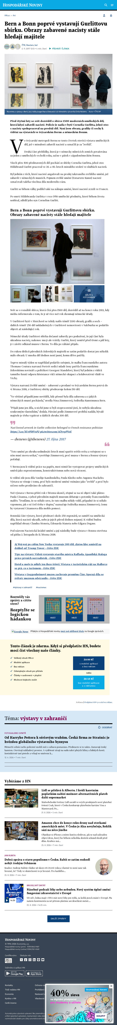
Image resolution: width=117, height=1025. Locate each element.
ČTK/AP (98, 112)
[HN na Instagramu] (30, 959)
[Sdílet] (104, 15)
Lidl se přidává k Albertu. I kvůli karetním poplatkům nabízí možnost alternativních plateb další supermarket (75, 794)
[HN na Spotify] (38, 959)
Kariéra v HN (10, 999)
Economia (9, 994)
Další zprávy (58, 918)
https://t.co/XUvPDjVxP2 (24, 431)
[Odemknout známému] (111, 15)
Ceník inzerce (10, 1003)
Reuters (30, 45)
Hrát (53, 617)
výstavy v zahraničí (43, 718)
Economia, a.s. (23, 944)
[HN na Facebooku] (25, 959)
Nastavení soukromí (43, 994)
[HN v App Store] (34, 973)
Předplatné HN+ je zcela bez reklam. (98, 702)
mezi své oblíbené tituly (72, 631)
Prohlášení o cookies (44, 990)
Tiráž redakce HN (12, 990)
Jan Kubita (10, 855)
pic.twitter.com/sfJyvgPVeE (55, 431)
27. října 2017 (55, 439)
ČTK (23, 45)
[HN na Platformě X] (21, 959)
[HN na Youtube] (42, 959)
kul (36, 45)
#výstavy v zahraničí (22, 587)
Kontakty (9, 985)
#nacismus (41, 587)
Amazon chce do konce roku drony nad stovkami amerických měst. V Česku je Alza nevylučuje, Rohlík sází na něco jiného (76, 826)
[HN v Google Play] (14, 973)
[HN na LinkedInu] (34, 959)
